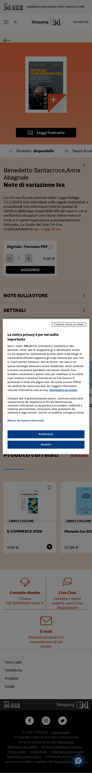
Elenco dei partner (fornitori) (26, 420)
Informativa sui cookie (63, 390)
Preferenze (46, 434)
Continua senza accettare (69, 324)
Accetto (46, 444)
